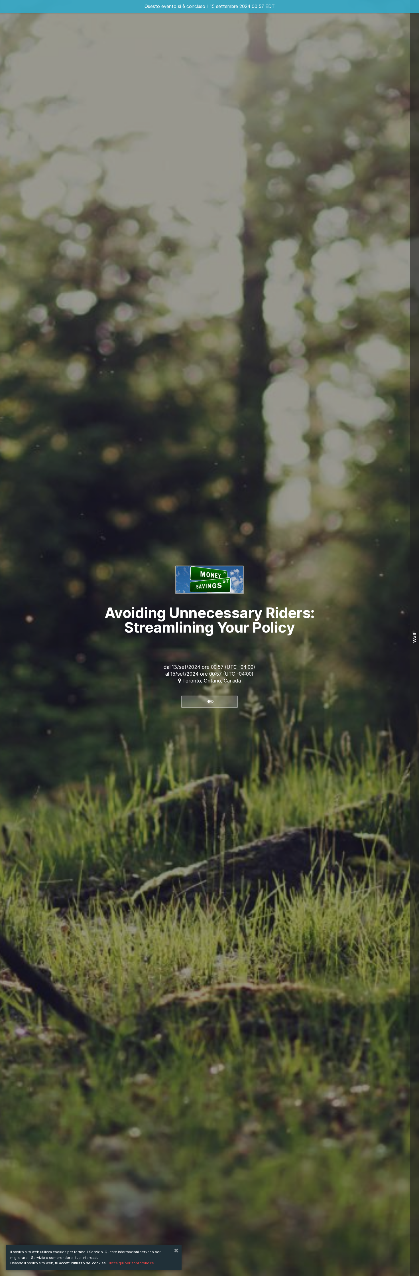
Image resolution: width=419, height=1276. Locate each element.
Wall (414, 638)
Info (210, 701)
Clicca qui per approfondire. (131, 1263)
